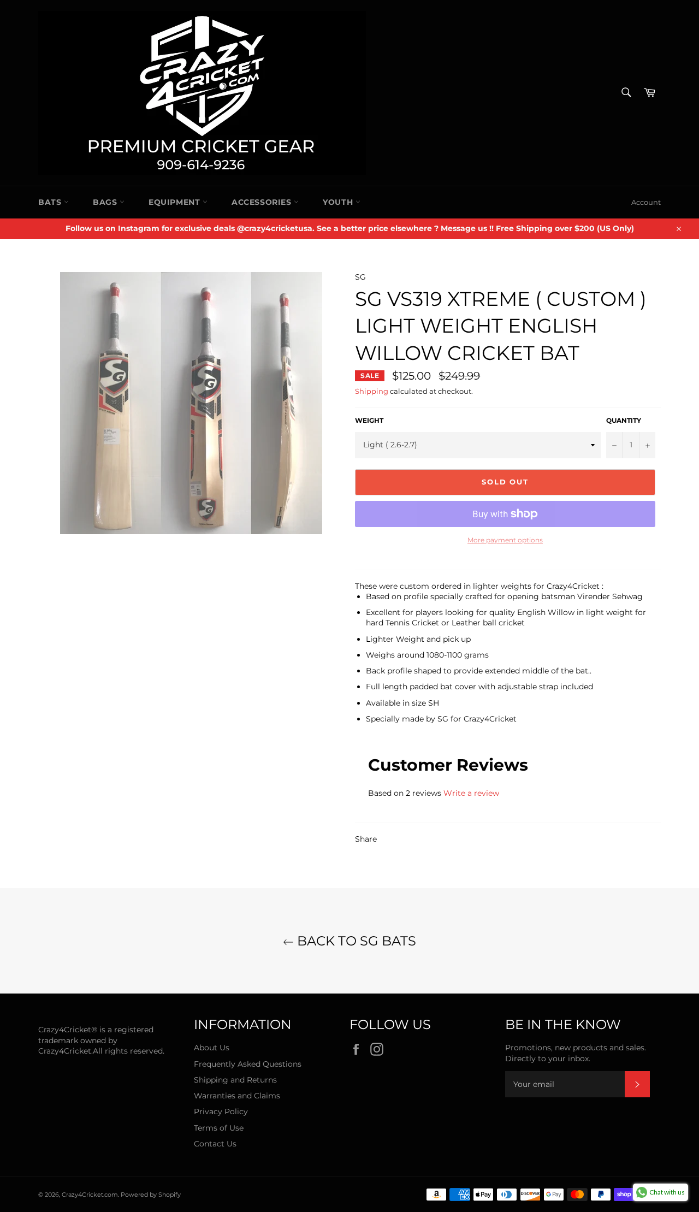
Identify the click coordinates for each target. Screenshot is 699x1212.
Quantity (623, 420)
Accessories (263, 202)
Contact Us (215, 1144)
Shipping (371, 391)
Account (646, 202)
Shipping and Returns (235, 1080)
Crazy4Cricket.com (90, 1194)
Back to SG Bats (355, 941)
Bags (106, 202)
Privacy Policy (221, 1111)
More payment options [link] (505, 540)
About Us (211, 1048)
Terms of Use (219, 1128)
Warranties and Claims (237, 1096)
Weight (369, 420)
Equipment (176, 202)
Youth (339, 202)
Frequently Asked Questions (247, 1064)
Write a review (471, 793)
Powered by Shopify (151, 1194)
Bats (51, 202)
